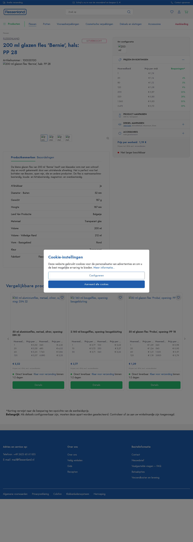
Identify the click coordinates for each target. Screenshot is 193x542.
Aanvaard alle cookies (96, 284)
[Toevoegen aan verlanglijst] (62, 297)
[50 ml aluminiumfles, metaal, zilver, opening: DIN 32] (38, 311)
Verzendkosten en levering (145, 477)
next (184, 339)
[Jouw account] (179, 12)
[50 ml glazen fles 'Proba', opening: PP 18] (154, 311)
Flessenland (11, 38)
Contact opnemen (182, 3)
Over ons (72, 454)
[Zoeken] (129, 12)
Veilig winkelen (74, 460)
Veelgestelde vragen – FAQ (146, 466)
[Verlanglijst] (172, 12)
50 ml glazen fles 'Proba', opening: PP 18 (152, 331)
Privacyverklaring (40, 494)
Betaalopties (138, 472)
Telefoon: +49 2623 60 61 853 (19, 454)
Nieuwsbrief (138, 460)
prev (8, 339)
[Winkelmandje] (186, 12)
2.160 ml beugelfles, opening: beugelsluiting (96, 331)
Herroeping (99, 494)
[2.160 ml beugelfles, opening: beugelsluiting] (96, 311)
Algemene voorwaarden (15, 494)
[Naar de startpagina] (15, 11)
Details (38, 385)
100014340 (127, 126)
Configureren (96, 275)
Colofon (57, 494)
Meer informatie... (104, 267)
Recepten (72, 472)
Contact (136, 454)
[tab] (23, 158)
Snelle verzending (15, 3)
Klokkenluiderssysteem (77, 494)
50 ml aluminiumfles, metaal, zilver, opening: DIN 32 (38, 333)
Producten (14, 24)
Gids (69, 466)
